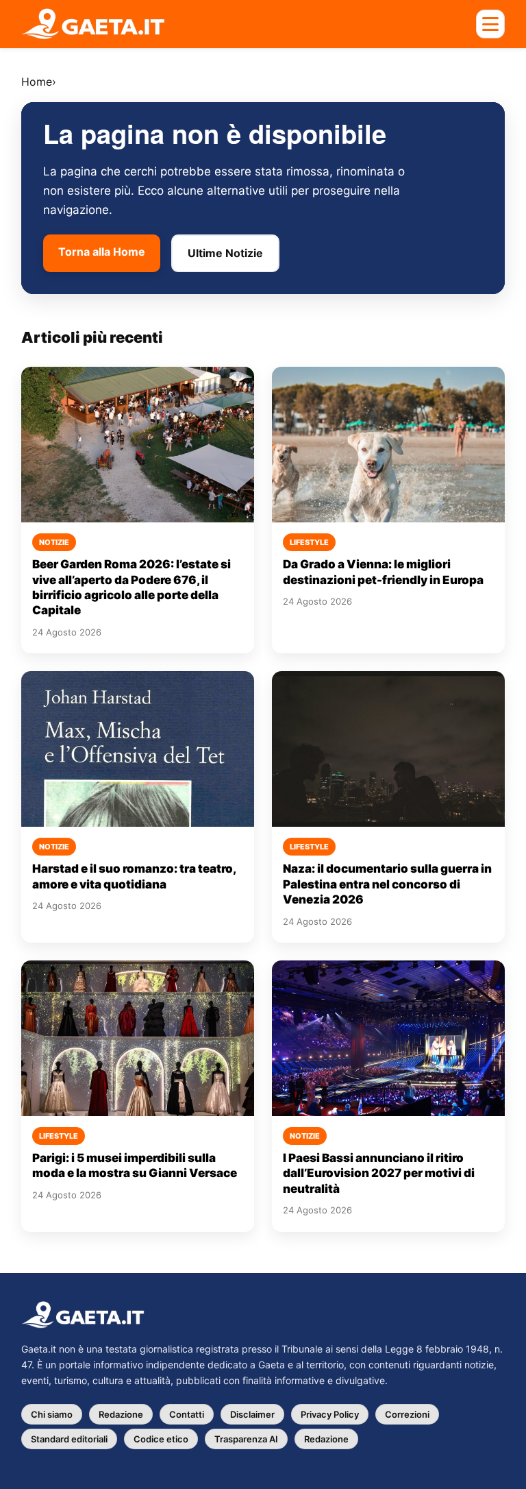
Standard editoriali (69, 1438)
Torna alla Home (101, 251)
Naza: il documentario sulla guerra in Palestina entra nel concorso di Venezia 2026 (387, 884)
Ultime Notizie (225, 253)
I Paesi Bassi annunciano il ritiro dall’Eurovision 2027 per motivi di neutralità (379, 1173)
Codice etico (161, 1438)
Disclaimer (252, 1414)
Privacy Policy (330, 1414)
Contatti (186, 1414)
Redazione (121, 1414)
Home (36, 81)
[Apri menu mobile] (490, 24)
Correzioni (407, 1414)
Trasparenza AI (246, 1438)
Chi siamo (52, 1414)
